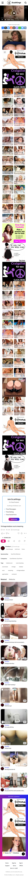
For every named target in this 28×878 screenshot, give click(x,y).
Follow (23, 549)
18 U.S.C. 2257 (14, 868)
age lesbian (5, 574)
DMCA (21, 865)
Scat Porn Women (15, 554)
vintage (14, 566)
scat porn (14, 574)
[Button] (3, 541)
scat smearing (19, 563)
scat (3, 570)
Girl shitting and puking (10, 621)
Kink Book (8, 546)
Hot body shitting (9, 727)
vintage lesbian (21, 570)
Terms (14, 865)
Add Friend (17, 549)
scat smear (5, 566)
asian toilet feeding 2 (10, 684)
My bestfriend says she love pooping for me (15, 642)
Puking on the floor (9, 663)
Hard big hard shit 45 (10, 769)
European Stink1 (9, 599)
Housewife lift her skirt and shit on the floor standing (15, 790)
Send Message (9, 549)
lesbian (21, 566)
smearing (10, 570)
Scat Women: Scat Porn (16, 558)
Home (7, 863)
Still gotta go (8, 748)
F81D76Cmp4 (8, 706)
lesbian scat (9, 563)
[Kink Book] (3, 548)
